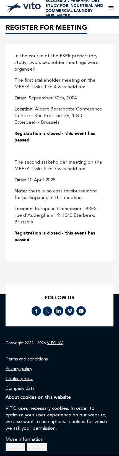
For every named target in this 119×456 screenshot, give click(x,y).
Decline (37, 447)
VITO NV (55, 343)
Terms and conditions (27, 359)
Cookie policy (19, 379)
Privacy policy (19, 369)
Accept (15, 447)
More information (24, 439)
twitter (47, 311)
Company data (20, 389)
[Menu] (110, 8)
